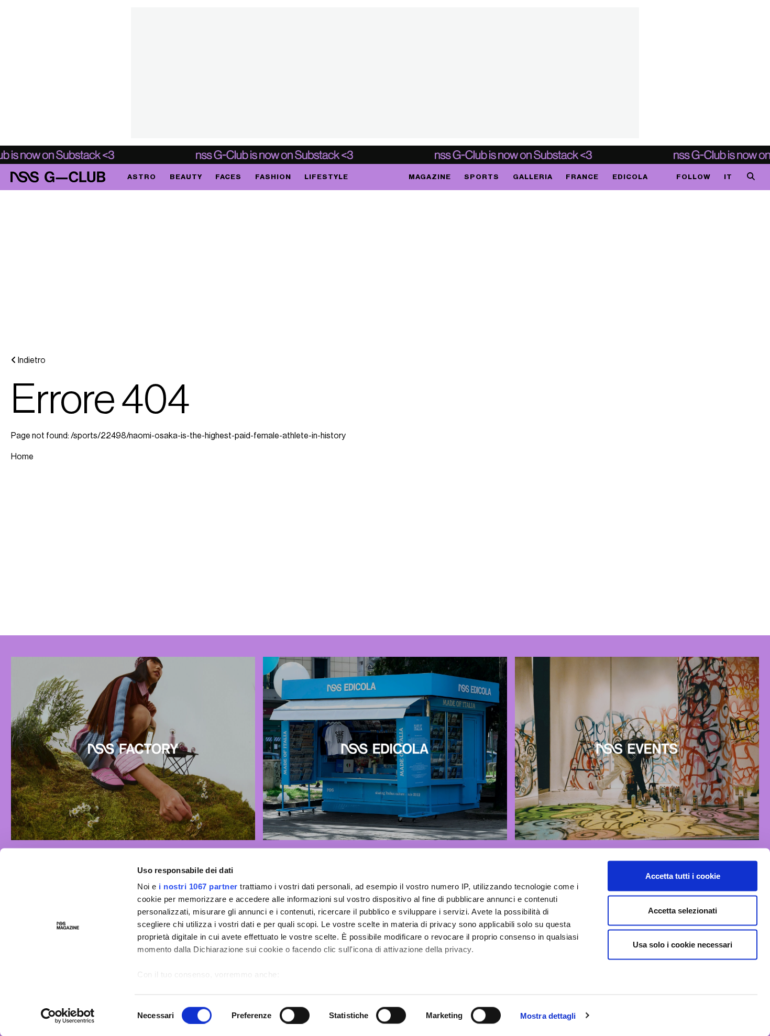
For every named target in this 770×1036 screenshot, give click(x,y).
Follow (693, 176)
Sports (481, 176)
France (582, 176)
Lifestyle (326, 176)
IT (728, 176)
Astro (141, 176)
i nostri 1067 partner (198, 886)
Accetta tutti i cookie (682, 876)
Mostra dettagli (548, 1015)
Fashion (273, 176)
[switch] (295, 1015)
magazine (430, 176)
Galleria (533, 176)
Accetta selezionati (682, 910)
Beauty (186, 176)
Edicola (630, 176)
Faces (228, 176)
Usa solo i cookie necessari (682, 944)
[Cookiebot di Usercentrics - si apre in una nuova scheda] (68, 1015)
